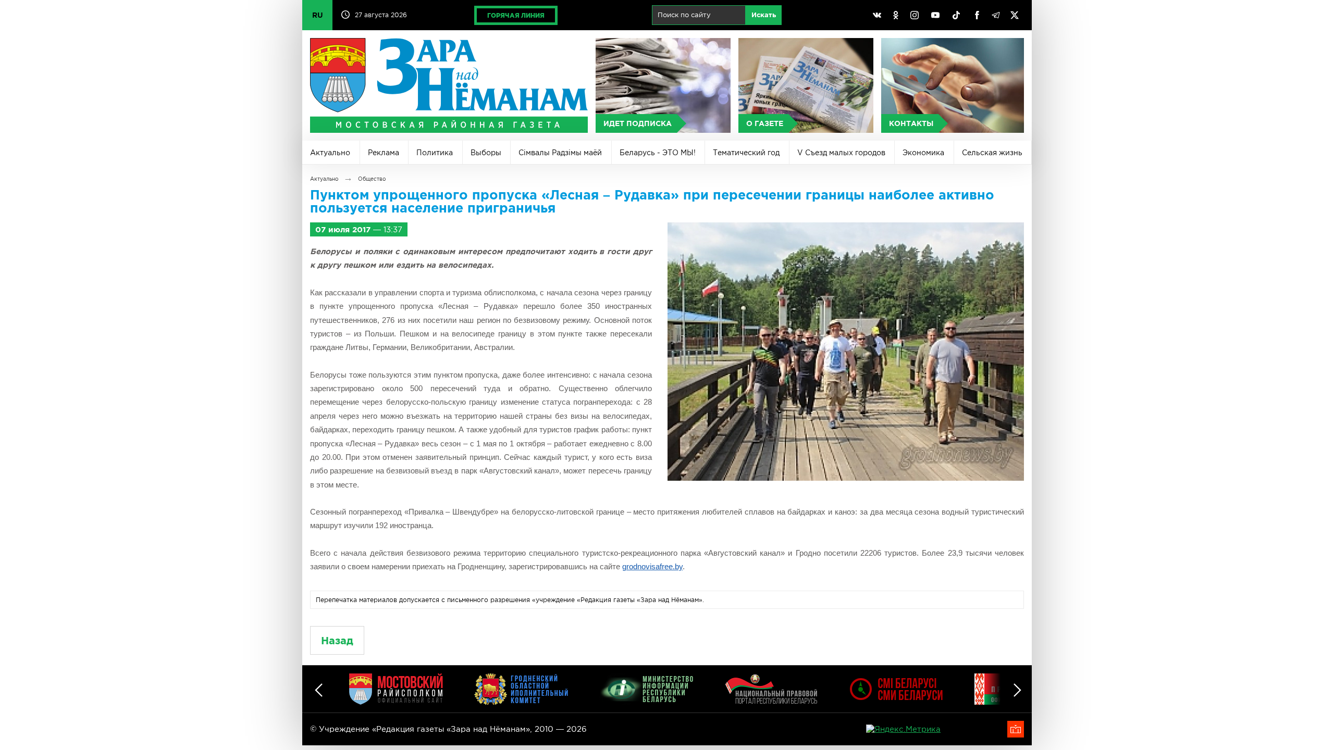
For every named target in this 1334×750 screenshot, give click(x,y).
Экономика (923, 152)
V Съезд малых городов (841, 152)
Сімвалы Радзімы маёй (560, 152)
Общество (372, 179)
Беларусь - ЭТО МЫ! (658, 152)
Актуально (330, 152)
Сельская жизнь (992, 152)
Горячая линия (516, 15)
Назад (337, 640)
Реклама (383, 152)
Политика (434, 152)
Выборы (486, 152)
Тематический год (746, 152)
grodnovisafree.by (652, 566)
